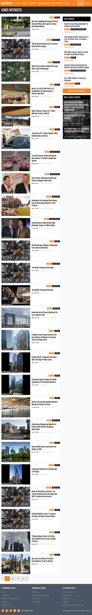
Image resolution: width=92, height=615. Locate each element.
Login (87, 3)
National (49, 196)
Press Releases (44, 3)
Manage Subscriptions (40, 595)
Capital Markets (54, 219)
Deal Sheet (56, 263)
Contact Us (5, 605)
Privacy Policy (68, 592)
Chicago (49, 286)
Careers (33, 3)
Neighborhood (55, 151)
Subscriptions (57, 3)
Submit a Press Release (10, 598)
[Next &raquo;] (27, 578)
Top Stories (36, 602)
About (67, 3)
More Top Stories (76, 91)
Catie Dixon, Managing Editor (49, 317)
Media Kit (5, 595)
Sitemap (66, 598)
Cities (18, 3)
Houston (49, 263)
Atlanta (52, 17)
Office (57, 17)
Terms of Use (68, 595)
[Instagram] (14, 610)
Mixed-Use (56, 40)
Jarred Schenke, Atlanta (47, 29)
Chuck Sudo (44, 293)
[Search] (74, 3)
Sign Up (80, 3)
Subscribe (35, 598)
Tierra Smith (44, 270)
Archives (35, 592)
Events (24, 3)
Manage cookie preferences (73, 605)
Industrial (56, 62)
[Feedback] (18, 610)
